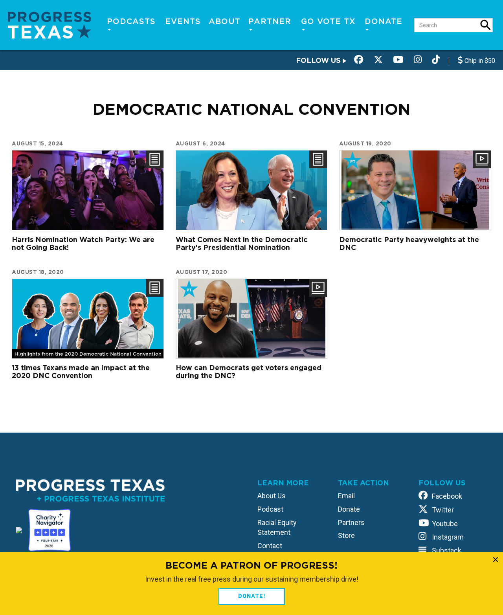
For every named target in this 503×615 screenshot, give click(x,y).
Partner (269, 21)
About (224, 21)
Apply (486, 25)
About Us (271, 496)
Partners (351, 522)
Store (346, 535)
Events (183, 21)
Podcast (270, 509)
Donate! (251, 596)
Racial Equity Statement (277, 527)
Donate (383, 21)
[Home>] (49, 24)
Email (346, 496)
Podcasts (131, 21)
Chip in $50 (479, 60)
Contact (269, 546)
